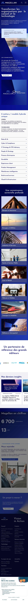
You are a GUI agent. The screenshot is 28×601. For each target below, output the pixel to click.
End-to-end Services (5, 548)
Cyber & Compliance (8, 143)
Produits (17, 526)
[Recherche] (21, 2)
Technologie (4, 544)
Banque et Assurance (19, 542)
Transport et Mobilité (19, 543)
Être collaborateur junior (6, 574)
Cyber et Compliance (5, 532)
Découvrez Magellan (5, 561)
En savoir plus (6, 75)
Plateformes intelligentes (9, 171)
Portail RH (17, 536)
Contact (17, 561)
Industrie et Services (19, 546)
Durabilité (4, 159)
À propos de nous (6, 559)
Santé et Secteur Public (19, 548)
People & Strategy (7, 151)
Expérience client (7, 163)
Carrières (3, 565)
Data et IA (3, 530)
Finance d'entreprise (8, 155)
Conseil (3, 526)
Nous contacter (8, 508)
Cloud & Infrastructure (8, 179)
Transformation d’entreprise (7, 528)
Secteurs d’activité (20, 539)
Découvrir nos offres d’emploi (9, 459)
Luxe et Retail (17, 551)
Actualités (17, 559)
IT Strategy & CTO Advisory (10, 147)
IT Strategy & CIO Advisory (7, 533)
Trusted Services (18, 528)
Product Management (8, 167)
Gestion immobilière (19, 535)
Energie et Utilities (18, 545)
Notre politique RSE (5, 563)
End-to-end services (7, 175)
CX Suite (16, 530)
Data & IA (4, 139)
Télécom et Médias (18, 553)
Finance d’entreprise (5, 536)
